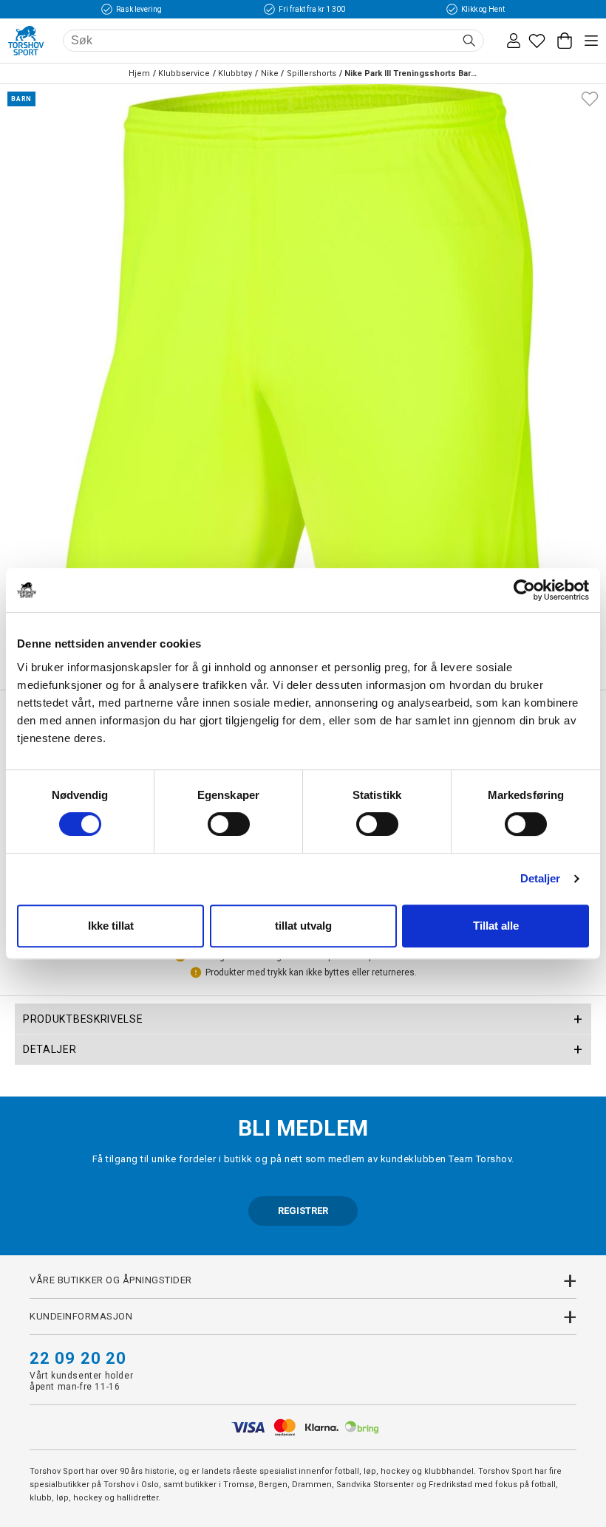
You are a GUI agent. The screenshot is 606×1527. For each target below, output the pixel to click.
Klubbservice (184, 73)
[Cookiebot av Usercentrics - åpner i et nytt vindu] (524, 590)
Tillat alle (496, 925)
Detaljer (540, 878)
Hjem (139, 73)
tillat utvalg (303, 925)
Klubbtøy (235, 73)
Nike (270, 73)
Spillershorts (311, 73)
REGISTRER (303, 1210)
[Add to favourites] (590, 97)
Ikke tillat (111, 925)
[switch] (229, 824)
